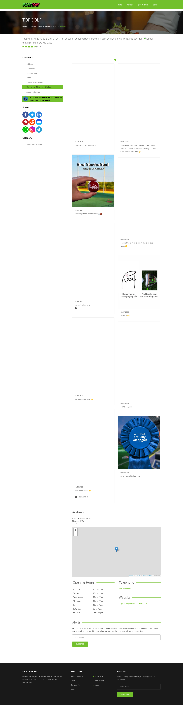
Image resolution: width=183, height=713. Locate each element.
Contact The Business (34, 82)
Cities (130, 5)
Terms (73, 681)
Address (29, 64)
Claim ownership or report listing (38, 87)
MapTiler (138, 576)
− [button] (75, 533)
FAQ (73, 689)
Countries (143, 5)
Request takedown (33, 92)
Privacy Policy (76, 685)
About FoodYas (77, 676)
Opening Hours (32, 73)
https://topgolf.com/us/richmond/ (133, 603)
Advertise (99, 676)
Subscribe (80, 644)
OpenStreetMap (147, 576)
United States (36, 26)
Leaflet (131, 576)
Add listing (99, 681)
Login (155, 5)
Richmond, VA (51, 26)
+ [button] (75, 530)
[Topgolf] (116, 549)
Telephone (30, 68)
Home (119, 5)
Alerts (28, 78)
